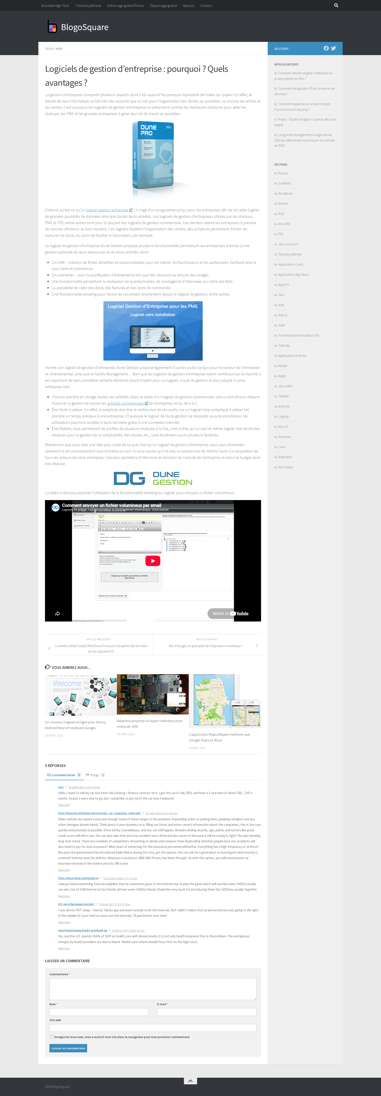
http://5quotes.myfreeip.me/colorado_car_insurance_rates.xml (99, 813)
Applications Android (292, 356)
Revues (283, 173)
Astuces (188, 5)
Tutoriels (283, 345)
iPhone (283, 203)
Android (283, 406)
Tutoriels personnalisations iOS (298, 335)
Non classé (285, 467)
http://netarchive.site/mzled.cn (78, 878)
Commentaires (66, 775)
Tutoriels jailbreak (88, 5)
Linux (281, 447)
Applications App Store (293, 274)
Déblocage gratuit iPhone (125, 5)
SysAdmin (284, 183)
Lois (61, 787)
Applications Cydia (290, 264)
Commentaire (59, 974)
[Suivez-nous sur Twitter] (333, 48)
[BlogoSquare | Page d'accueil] (78, 26)
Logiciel (283, 416)
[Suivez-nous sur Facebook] (326, 48)
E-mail (162, 1004)
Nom (53, 1004)
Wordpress (285, 193)
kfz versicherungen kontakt (76, 904)
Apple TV (283, 285)
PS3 (280, 234)
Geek (281, 325)
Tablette (283, 396)
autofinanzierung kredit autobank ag (82, 930)
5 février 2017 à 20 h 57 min (114, 904)
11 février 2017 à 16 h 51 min (128, 930)
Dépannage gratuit (163, 5)
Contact (206, 5)
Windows (284, 437)
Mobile (282, 366)
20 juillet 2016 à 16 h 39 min (161, 813)
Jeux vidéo (285, 386)
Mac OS (283, 426)
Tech (49, 48)
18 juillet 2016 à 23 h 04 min (84, 787)
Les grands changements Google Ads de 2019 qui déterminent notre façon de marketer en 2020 (304, 140)
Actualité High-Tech (55, 5)
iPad (281, 214)
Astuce (282, 315)
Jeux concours (288, 244)
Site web (55, 1020)
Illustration (285, 457)
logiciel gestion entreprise (107, 209)
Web (59, 48)
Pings (97, 775)
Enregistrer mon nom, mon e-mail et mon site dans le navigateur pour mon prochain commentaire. (122, 1037)
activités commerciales (125, 403)
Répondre (64, 805)
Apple (282, 376)
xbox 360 (284, 224)
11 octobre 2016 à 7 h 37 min (120, 878)
